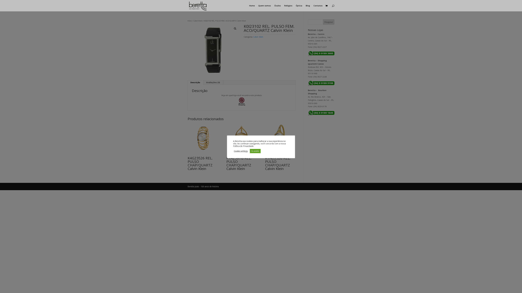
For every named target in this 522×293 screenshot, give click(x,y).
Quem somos (264, 6)
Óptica (299, 6)
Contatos (317, 6)
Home (252, 6)
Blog (308, 6)
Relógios (288, 6)
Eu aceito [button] (255, 151)
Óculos (277, 6)
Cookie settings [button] (241, 151)
